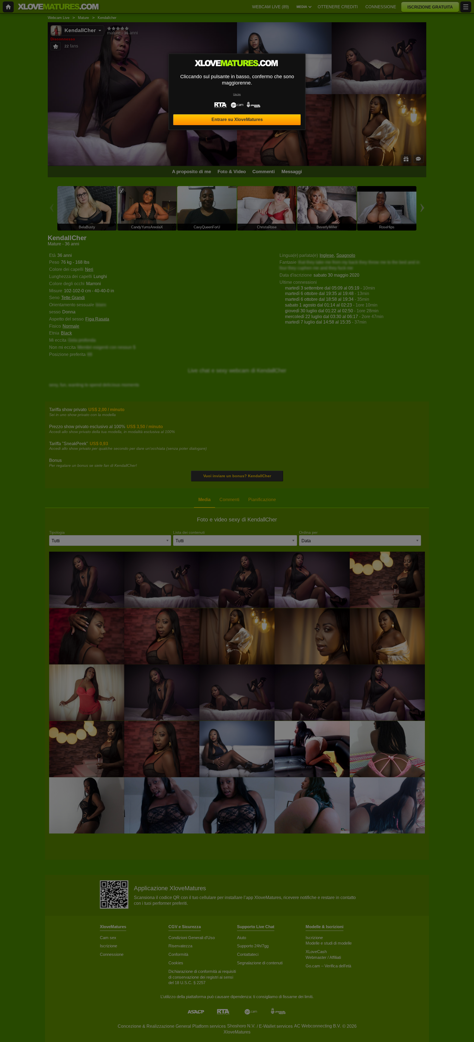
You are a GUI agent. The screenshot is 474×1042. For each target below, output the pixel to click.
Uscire (237, 94)
